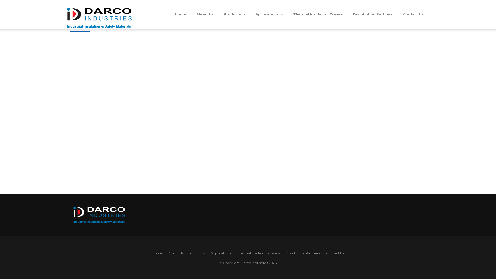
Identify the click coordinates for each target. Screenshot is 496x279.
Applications (267, 14)
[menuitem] (157, 253)
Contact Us (413, 14)
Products (232, 14)
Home (180, 14)
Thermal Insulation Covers (318, 14)
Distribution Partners (373, 14)
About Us (204, 14)
